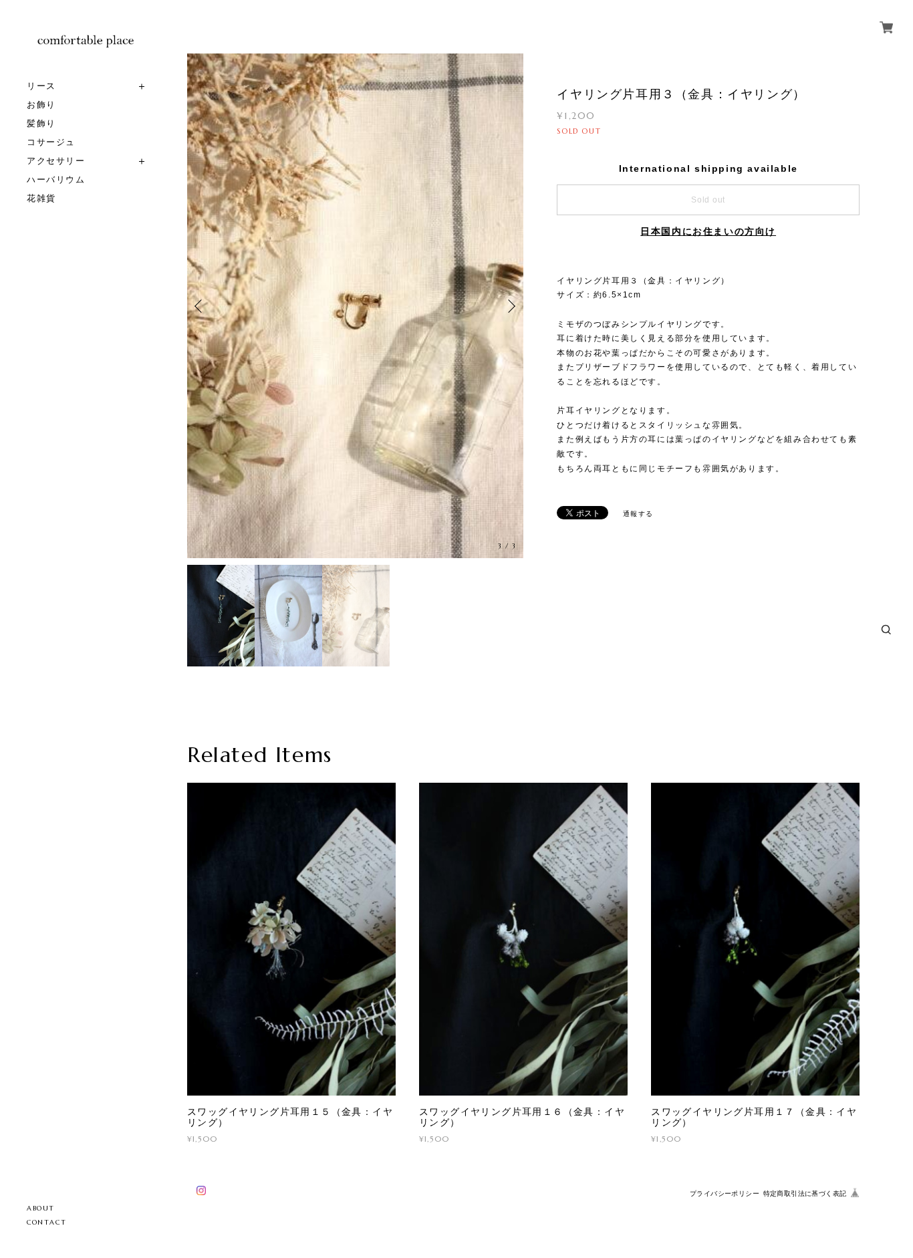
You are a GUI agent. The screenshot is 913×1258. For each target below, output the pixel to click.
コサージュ (51, 142)
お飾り (41, 104)
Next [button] (510, 306)
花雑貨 (41, 198)
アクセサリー (56, 160)
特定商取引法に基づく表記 (805, 1193)
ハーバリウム (56, 179)
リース (41, 86)
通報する (638, 513)
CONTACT (46, 1222)
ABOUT (41, 1208)
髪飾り (41, 123)
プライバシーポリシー (724, 1193)
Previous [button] (200, 306)
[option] (355, 305)
